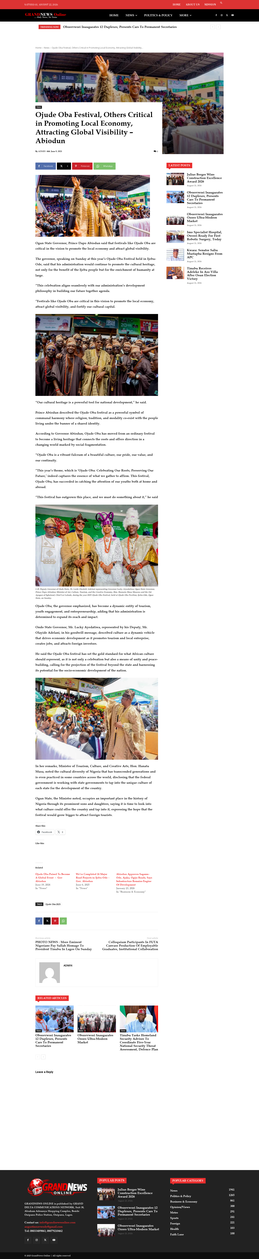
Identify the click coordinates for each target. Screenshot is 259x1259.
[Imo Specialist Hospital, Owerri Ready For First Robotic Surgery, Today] (175, 237)
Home (38, 47)
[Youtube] (232, 15)
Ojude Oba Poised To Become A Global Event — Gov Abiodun (52, 878)
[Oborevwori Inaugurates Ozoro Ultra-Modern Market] (97, 1019)
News (46, 47)
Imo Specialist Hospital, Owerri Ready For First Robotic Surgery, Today (204, 235)
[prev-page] (37, 1057)
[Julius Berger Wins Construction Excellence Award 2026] (175, 179)
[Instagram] (222, 15)
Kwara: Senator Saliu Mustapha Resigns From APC (204, 253)
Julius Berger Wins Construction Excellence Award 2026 (204, 177)
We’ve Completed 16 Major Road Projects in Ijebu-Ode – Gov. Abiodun (92, 878)
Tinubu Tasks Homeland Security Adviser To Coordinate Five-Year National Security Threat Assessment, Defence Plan (139, 1042)
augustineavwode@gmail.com (43, 1226)
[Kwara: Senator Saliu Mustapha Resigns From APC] (175, 255)
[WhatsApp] (63, 921)
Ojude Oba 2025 (52, 904)
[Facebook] (216, 15)
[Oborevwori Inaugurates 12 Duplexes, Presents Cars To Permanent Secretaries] (54, 1019)
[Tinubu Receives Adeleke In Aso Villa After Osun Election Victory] (175, 273)
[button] (221, 3)
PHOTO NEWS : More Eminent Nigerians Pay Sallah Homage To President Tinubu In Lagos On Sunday (63, 945)
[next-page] (43, 1057)
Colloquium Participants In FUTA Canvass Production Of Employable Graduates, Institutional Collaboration (130, 945)
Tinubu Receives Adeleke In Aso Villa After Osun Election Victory (202, 273)
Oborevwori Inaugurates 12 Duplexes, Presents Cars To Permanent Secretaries (53, 1040)
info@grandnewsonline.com (57, 1222)
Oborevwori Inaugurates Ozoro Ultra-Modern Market (102, 27)
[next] (218, 27)
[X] (227, 15)
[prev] (212, 27)
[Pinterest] (55, 921)
